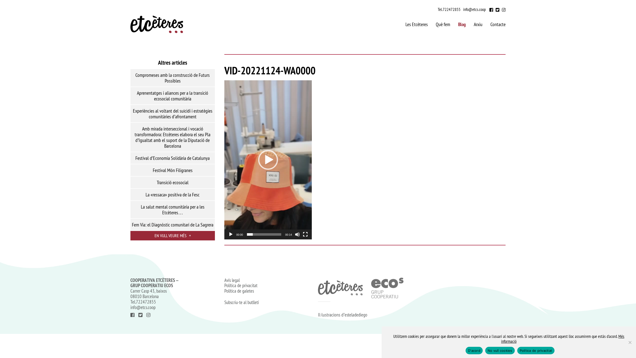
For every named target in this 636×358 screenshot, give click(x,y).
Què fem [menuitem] (443, 24)
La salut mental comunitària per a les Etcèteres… (172, 210)
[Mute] (297, 234)
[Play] (230, 234)
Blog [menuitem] (462, 24)
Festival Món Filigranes (173, 170)
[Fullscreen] (305, 234)
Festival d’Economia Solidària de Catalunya (172, 158)
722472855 (452, 9)
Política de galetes (239, 291)
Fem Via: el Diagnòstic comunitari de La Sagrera (172, 225)
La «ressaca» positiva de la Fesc (172, 194)
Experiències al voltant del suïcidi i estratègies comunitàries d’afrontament (172, 114)
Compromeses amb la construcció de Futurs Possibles (172, 78)
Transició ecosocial (173, 182)
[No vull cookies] (629, 342)
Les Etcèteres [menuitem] (416, 24)
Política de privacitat (240, 285)
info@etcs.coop (474, 9)
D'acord (474, 351)
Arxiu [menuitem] (478, 24)
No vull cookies (500, 351)
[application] (268, 159)
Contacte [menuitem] (498, 24)
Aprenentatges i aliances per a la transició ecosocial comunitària (172, 96)
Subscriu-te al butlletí (241, 302)
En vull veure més (173, 235)
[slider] (264, 234)
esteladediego (356, 315)
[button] (268, 160)
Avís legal (232, 280)
